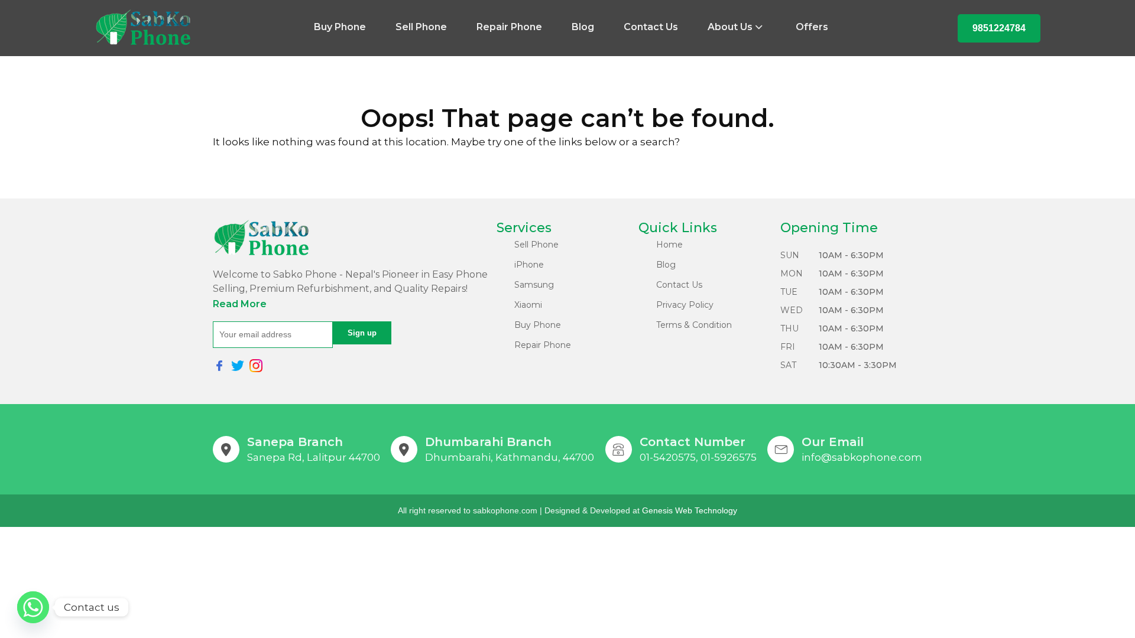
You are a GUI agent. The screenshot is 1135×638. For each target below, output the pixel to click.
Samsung (534, 284)
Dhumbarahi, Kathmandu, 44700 (509, 457)
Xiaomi (528, 305)
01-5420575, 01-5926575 (698, 457)
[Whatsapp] (33, 607)
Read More (240, 304)
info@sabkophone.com (862, 457)
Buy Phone (340, 26)
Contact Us (651, 26)
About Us (730, 26)
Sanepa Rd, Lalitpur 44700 (313, 457)
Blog (583, 26)
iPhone (529, 264)
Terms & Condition (694, 325)
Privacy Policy (685, 305)
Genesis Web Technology (689, 510)
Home (669, 244)
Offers (812, 26)
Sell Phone (421, 26)
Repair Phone (509, 26)
